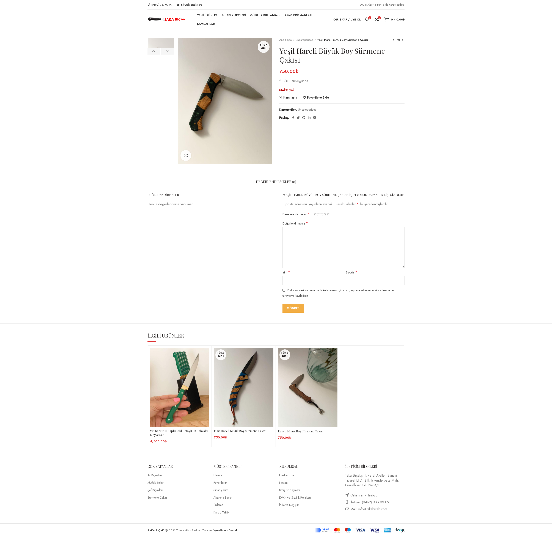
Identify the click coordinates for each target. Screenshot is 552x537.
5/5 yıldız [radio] (328, 214)
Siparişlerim (220, 490)
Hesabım (218, 475)
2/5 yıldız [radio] (318, 214)
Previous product (394, 40)
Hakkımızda (286, 475)
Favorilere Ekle (318, 97)
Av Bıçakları (154, 475)
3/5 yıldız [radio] (321, 214)
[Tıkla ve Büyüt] (185, 155)
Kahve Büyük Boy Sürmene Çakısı (300, 431)
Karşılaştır (290, 97)
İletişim (283, 483)
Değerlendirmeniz (295, 223)
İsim (286, 272)
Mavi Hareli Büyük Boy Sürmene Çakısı (240, 431)
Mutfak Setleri (155, 483)
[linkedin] (309, 117)
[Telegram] (314, 117)
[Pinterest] (304, 117)
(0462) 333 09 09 (161, 5)
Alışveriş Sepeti (222, 498)
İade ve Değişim (289, 505)
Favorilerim (220, 483)
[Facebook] (293, 117)
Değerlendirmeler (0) (276, 181)
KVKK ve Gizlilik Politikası (295, 498)
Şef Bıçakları (155, 490)
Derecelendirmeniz (295, 214)
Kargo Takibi (221, 512)
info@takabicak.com (191, 5)
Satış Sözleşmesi (289, 490)
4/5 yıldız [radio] (324, 214)
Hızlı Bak (206, 364)
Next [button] (167, 51)
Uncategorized (304, 40)
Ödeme (218, 505)
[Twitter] (298, 117)
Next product (402, 40)
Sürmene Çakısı (157, 498)
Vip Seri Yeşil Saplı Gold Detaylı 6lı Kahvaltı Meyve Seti (179, 433)
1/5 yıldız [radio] (315, 214)
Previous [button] (153, 51)
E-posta (351, 272)
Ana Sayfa (285, 40)
